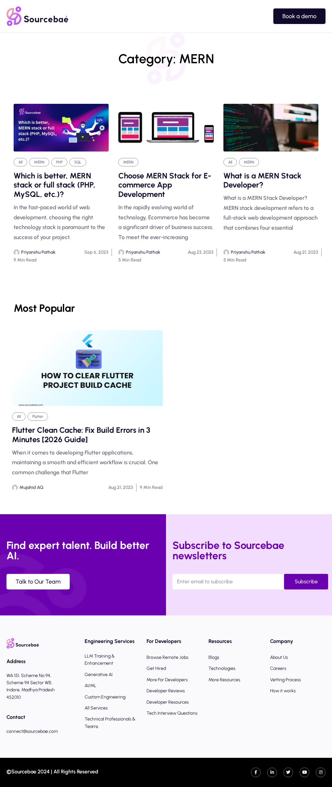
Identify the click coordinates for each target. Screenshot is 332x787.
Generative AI (99, 674)
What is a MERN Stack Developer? (262, 180)
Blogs (213, 657)
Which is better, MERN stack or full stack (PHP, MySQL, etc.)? (54, 185)
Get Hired (156, 668)
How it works (283, 691)
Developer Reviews (166, 691)
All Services (96, 708)
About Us (279, 657)
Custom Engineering (105, 697)
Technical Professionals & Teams (110, 722)
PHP (59, 162)
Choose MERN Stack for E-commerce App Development (164, 185)
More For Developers (167, 680)
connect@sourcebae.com (32, 731)
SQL (77, 162)
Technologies (221, 668)
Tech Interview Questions (172, 713)
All (20, 162)
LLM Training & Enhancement (100, 659)
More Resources (224, 680)
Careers (278, 668)
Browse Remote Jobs (167, 657)
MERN (39, 162)
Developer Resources (168, 702)
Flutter (37, 416)
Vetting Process (285, 680)
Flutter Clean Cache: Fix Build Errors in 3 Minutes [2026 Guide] (81, 435)
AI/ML (90, 685)
